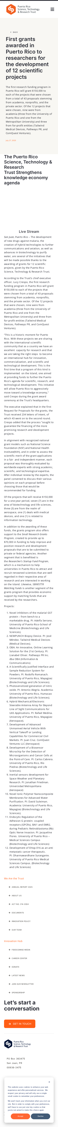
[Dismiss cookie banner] (49, 1082)
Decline (40, 1116)
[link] (22, 4)
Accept (20, 1116)
